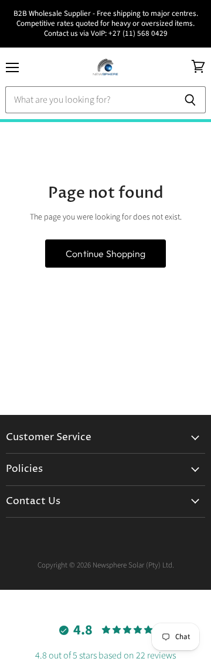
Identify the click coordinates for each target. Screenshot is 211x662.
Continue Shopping (105, 253)
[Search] (190, 99)
